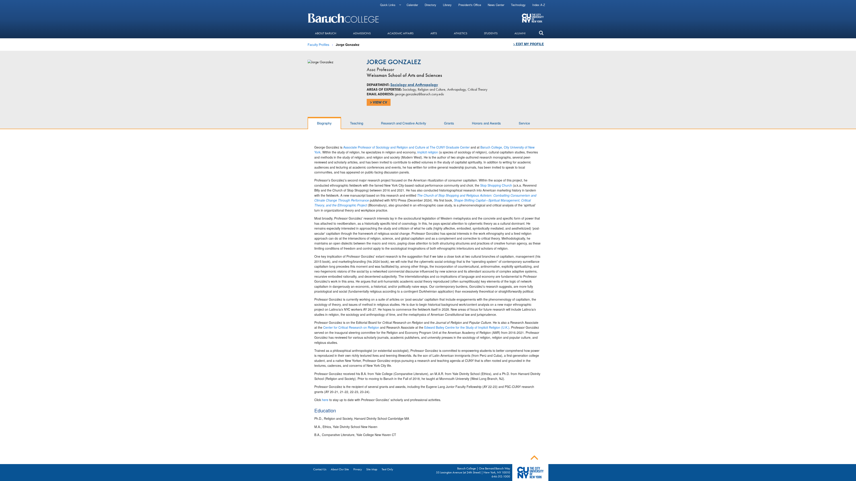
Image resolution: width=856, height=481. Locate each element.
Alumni (519, 33)
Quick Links (387, 5)
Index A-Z (538, 5)
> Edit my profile (528, 44)
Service (524, 123)
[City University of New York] (533, 18)
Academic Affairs (400, 33)
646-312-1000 (501, 476)
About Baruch (325, 33)
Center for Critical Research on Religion (351, 327)
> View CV (378, 102)
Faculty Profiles (318, 44)
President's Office (469, 5)
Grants (449, 123)
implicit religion (427, 152)
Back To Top (534, 457)
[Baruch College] (344, 18)
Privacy (357, 469)
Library (447, 5)
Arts (433, 33)
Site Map (371, 469)
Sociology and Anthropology (414, 84)
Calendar (412, 5)
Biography (324, 123)
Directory (430, 5)
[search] (541, 33)
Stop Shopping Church (496, 185)
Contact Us (319, 469)
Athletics (460, 33)
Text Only (387, 469)
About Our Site (340, 469)
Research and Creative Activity (403, 123)
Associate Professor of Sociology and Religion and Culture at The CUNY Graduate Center (407, 147)
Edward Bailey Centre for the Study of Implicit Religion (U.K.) (466, 327)
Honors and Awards (486, 123)
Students (491, 33)
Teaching (356, 123)
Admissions (362, 33)
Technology (518, 5)
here (325, 399)
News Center (496, 5)
